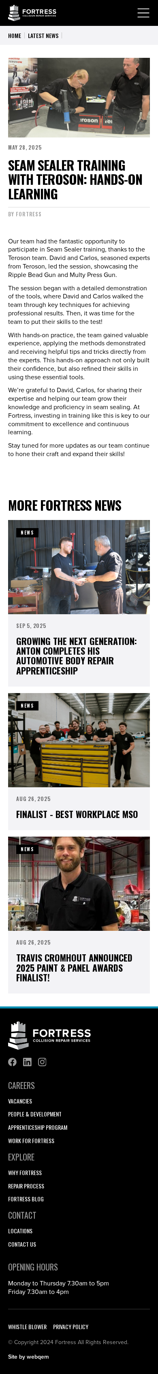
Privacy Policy (70, 1326)
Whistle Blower (27, 1326)
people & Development (35, 1114)
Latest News (43, 35)
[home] (32, 13)
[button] (143, 13)
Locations (20, 1231)
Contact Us (22, 1244)
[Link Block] (12, 1062)
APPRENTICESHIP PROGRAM (37, 1127)
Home (14, 35)
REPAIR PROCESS (26, 1186)
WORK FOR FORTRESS (31, 1140)
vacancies (20, 1101)
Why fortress (25, 1172)
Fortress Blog (26, 1199)
